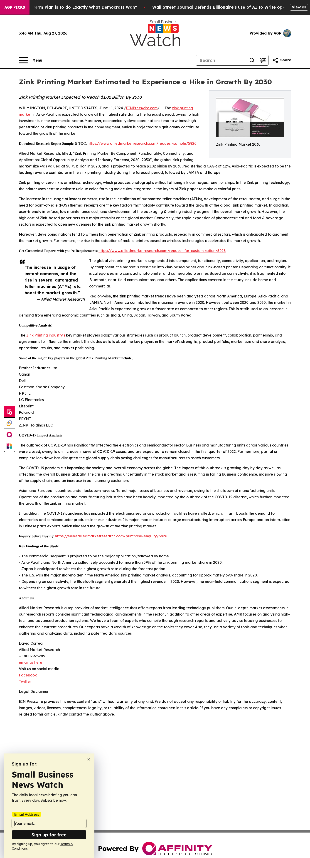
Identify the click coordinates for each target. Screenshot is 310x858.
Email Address (26, 814)
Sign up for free (49, 835)
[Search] (251, 60)
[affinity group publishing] (9, 434)
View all (299, 7)
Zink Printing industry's (45, 335)
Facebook (28, 675)
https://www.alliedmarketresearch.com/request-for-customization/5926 (162, 250)
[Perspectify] (9, 423)
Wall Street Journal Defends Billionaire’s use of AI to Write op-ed (221, 7)
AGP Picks (15, 7)
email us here (30, 662)
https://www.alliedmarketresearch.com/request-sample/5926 (142, 143)
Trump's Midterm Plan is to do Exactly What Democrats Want (72, 7)
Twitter (25, 681)
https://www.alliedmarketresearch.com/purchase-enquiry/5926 (111, 536)
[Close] (88, 759)
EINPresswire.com (141, 108)
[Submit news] (9, 412)
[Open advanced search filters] (262, 60)
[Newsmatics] (9, 446)
